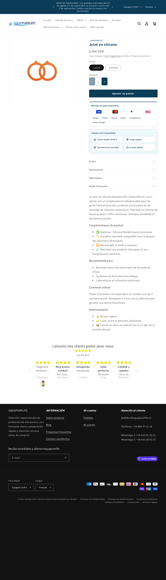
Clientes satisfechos (58, 439)
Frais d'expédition (112, 56)
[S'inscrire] (65, 458)
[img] (83, 351)
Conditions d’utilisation (147, 499)
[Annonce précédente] (53, 7)
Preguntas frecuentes (59, 432)
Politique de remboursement (120, 499)
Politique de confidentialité (92, 499)
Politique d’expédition (114, 502)
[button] (81, 20)
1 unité (96, 67)
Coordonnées (133, 502)
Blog (48, 424)
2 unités (113, 67)
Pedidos (88, 417)
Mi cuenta (89, 424)
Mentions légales (150, 502)
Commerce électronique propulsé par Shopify (57, 499)
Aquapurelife (30, 499)
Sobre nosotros (55, 417)
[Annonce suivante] (112, 7)
